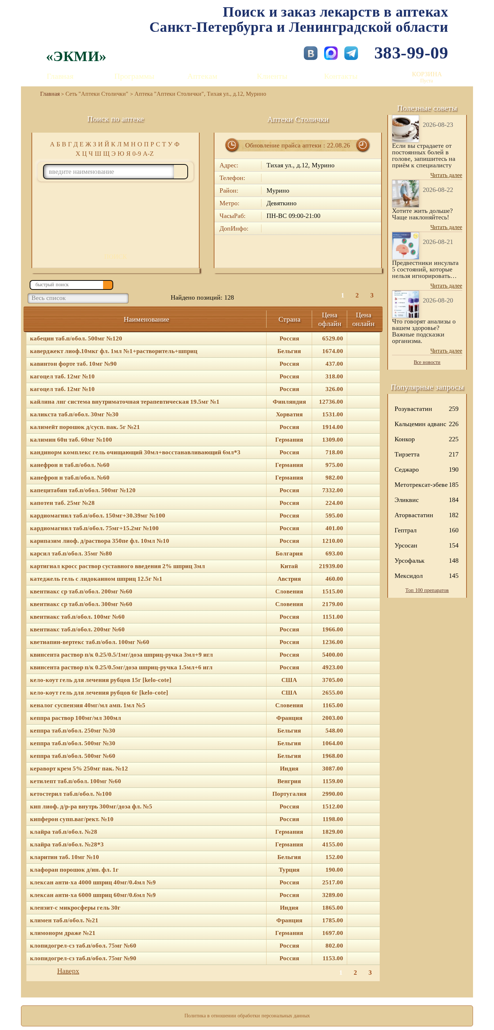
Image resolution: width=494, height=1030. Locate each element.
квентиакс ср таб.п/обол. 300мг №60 (81, 604)
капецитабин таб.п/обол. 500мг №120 (83, 490)
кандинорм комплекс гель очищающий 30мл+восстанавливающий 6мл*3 (135, 452)
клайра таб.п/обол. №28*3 (67, 844)
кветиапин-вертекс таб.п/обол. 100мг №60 (89, 642)
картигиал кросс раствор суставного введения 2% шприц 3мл (117, 566)
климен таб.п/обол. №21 (64, 920)
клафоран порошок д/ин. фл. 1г (74, 870)
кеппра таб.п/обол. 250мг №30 (72, 731)
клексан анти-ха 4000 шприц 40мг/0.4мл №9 (93, 882)
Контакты (341, 76)
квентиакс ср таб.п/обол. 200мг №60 (81, 591)
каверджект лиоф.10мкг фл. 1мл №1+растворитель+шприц (113, 351)
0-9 (136, 153)
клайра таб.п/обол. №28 (63, 832)
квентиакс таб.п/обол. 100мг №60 (77, 617)
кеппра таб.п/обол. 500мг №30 (72, 743)
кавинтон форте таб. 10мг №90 (73, 364)
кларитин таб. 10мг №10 (64, 857)
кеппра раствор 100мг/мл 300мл (75, 718)
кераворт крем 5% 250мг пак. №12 (79, 768)
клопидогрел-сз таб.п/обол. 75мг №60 (83, 946)
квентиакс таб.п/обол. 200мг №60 (77, 629)
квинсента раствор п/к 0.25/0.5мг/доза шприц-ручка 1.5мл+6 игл (121, 667)
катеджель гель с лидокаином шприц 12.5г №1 (96, 579)
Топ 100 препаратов (427, 590)
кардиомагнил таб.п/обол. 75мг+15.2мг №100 (94, 528)
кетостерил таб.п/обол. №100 (71, 794)
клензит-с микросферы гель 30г (75, 908)
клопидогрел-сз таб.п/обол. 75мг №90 (83, 958)
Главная (60, 76)
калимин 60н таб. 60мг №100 (71, 440)
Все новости (427, 362)
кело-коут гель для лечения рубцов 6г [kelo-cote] (99, 693)
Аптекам (202, 76)
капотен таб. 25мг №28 (62, 503)
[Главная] (47, 94)
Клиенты (272, 76)
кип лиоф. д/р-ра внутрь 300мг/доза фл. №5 (91, 806)
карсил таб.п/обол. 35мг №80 (71, 553)
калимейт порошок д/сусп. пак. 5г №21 (85, 427)
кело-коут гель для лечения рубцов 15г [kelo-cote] (100, 680)
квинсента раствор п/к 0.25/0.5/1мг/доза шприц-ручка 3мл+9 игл (121, 655)
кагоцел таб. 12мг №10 (62, 376)
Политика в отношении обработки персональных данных (247, 1015)
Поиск (115, 256)
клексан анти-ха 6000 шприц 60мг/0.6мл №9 (93, 895)
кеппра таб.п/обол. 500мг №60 (72, 756)
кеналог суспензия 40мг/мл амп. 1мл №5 (87, 705)
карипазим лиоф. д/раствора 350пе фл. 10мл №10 (99, 541)
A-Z (148, 153)
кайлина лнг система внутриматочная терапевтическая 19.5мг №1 (125, 402)
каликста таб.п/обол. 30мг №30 (74, 414)
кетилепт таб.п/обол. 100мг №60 (75, 781)
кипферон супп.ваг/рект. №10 (72, 819)
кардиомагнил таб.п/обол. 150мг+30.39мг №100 (97, 515)
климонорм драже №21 (62, 933)
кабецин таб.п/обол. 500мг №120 (76, 338)
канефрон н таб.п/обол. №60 (70, 465)
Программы (134, 76)
